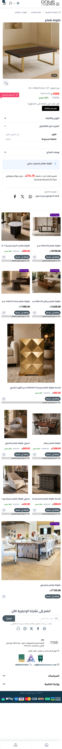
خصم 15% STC (55, 270)
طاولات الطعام (21, 12)
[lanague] (16, 3)
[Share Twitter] (22, 197)
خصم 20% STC (55, 215)
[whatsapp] (44, 628)
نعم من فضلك (50, 108)
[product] (46, 226)
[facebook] (38, 628)
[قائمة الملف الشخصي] (15, 745)
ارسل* (9, 618)
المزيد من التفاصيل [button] (49, 126)
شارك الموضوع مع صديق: (47, 196)
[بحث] (10, 3)
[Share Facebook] (15, 197)
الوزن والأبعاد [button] (52, 118)
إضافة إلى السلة (52, 257)
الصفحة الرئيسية (51, 12)
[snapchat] (18, 628)
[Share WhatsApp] (30, 197)
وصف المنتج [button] (52, 152)
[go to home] (46, 745)
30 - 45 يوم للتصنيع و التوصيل (51, 261)
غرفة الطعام (36, 12)
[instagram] (25, 628)
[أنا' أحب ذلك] (34, 257)
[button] (58, 3)
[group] (31, 50)
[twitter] (31, 628)
